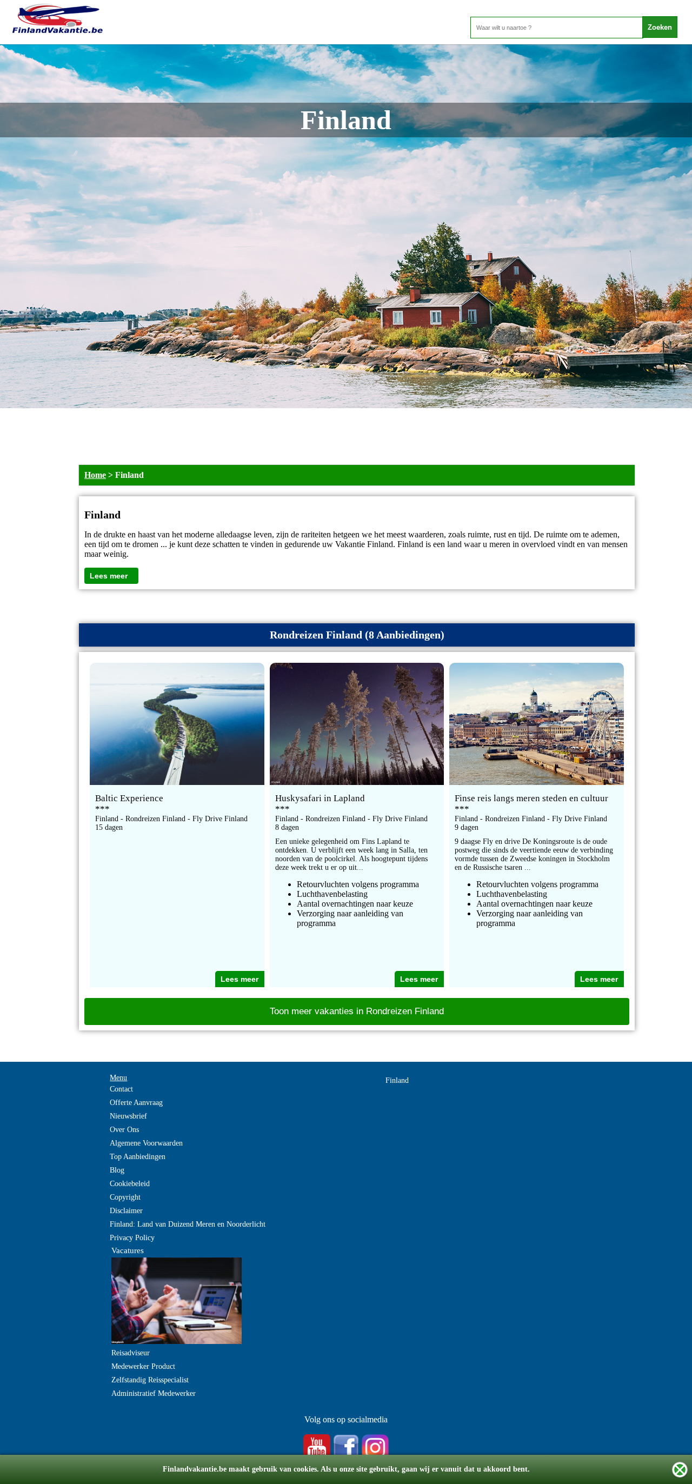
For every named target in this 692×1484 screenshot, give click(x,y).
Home (95, 475)
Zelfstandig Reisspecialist (150, 1380)
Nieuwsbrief (128, 1116)
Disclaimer (126, 1211)
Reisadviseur (130, 1353)
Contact (121, 1089)
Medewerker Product (143, 1366)
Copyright (125, 1197)
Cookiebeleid (130, 1184)
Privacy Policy (132, 1238)
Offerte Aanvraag (136, 1103)
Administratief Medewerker (153, 1393)
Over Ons (124, 1130)
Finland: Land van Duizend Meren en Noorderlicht (187, 1224)
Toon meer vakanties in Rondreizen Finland (357, 1011)
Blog (117, 1170)
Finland (397, 1080)
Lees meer (109, 575)
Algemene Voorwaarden (146, 1143)
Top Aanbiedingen (137, 1157)
